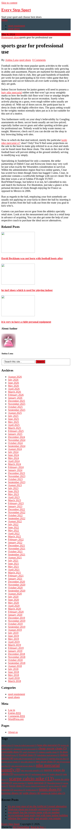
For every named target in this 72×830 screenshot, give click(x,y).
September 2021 (16, 554)
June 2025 (13, 419)
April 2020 (14, 605)
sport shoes (14, 28)
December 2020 (16, 581)
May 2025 (13, 422)
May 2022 (13, 530)
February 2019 (16, 648)
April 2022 (14, 533)
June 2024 (13, 455)
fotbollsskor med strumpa (48, 755)
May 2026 (13, 385)
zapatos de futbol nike (53, 793)
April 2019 (14, 641)
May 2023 (13, 494)
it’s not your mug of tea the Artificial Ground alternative (37, 806)
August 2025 (15, 412)
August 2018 (15, 666)
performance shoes (40, 774)
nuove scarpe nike (22, 774)
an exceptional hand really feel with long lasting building (38, 815)
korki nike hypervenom (24, 759)
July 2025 (13, 415)
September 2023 (16, 482)
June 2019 (13, 635)
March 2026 (14, 391)
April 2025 (14, 425)
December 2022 (16, 509)
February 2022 (16, 539)
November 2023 (16, 476)
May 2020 (13, 602)
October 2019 (15, 623)
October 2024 (15, 443)
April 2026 (14, 388)
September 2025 (16, 409)
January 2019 (15, 651)
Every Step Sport (16, 10)
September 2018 (16, 663)
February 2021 (16, 575)
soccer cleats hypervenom (36, 786)
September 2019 (16, 626)
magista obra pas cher (59, 759)
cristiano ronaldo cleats (49, 752)
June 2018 (13, 672)
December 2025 (16, 400)
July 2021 (13, 560)
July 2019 (13, 632)
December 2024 (16, 437)
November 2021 (16, 548)
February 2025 (16, 431)
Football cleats (27, 755)
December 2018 (16, 654)
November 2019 (16, 620)
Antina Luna (12, 60)
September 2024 (16, 446)
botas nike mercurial (48, 745)
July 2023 (13, 488)
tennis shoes (50, 789)
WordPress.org (16, 719)
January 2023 (15, 506)
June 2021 (13, 563)
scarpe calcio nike (31, 778)
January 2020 (15, 614)
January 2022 (15, 542)
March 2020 (14, 608)
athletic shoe (7, 745)
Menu (4, 20)
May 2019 (13, 638)
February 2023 (16, 503)
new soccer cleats (46, 761)
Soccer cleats (17, 786)
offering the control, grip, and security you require (34, 818)
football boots (11, 755)
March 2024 (14, 464)
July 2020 (13, 596)
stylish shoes (32, 790)
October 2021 (15, 551)
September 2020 (16, 590)
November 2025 (16, 403)
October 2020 (15, 587)
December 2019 (16, 617)
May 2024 (13, 458)
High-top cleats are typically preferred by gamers (33, 809)
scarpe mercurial (37, 783)
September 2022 (16, 518)
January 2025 (15, 434)
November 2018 (16, 657)
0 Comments (39, 60)
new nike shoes (28, 762)
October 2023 (15, 479)
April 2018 (14, 678)
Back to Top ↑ (38, 827)
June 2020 (13, 599)
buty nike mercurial (11, 92)
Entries (14, 713)
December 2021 (16, 545)
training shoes (11, 793)
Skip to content (9, 2)
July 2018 (13, 669)
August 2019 (15, 629)
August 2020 (15, 593)
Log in (11, 710)
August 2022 (15, 521)
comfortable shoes (11, 752)
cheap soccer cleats (52, 748)
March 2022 (14, 536)
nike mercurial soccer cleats (23, 766)
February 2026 (16, 394)
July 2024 (13, 452)
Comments (16, 716)
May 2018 (13, 675)
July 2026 (13, 379)
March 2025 (14, 428)
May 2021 (13, 566)
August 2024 (15, 449)
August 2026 (15, 376)
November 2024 (16, 440)
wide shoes (31, 793)
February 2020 (16, 611)
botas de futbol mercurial (25, 745)
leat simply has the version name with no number (34, 812)
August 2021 (15, 557)
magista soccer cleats (10, 762)
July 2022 (13, 524)
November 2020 (16, 584)
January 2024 (15, 470)
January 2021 (15, 578)
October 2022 (15, 515)
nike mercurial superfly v (32, 770)
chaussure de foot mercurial (25, 749)
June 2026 (13, 382)
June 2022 (13, 527)
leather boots (42, 759)
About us (13, 732)
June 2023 (13, 491)
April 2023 (14, 497)
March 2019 (14, 645)
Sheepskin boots (55, 783)
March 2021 (14, 572)
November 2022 (16, 512)
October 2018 (15, 660)
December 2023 (16, 473)
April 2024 (14, 461)
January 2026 (15, 397)
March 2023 (14, 500)
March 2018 (14, 681)
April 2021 (14, 569)
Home (4, 37)
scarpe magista (20, 783)
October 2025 (15, 406)
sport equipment (16, 25)
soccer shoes (55, 786)
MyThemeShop (21, 827)
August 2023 (15, 485)
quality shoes (56, 774)
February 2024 (16, 467)
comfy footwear (30, 752)
